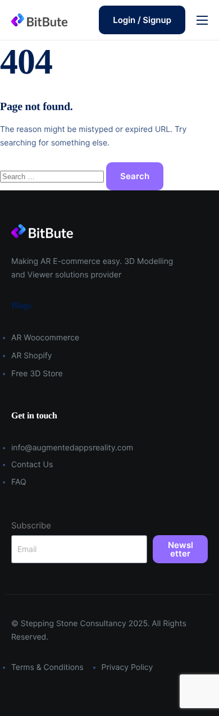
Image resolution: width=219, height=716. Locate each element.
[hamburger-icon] (202, 20)
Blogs (21, 306)
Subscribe (31, 525)
